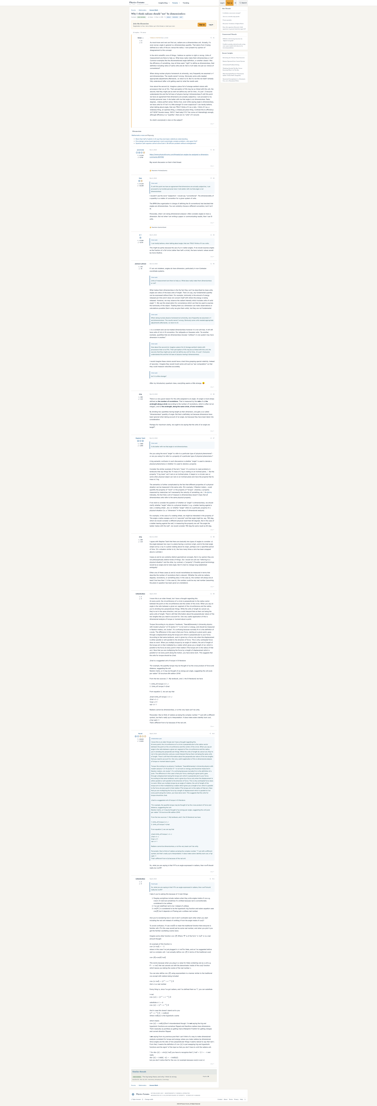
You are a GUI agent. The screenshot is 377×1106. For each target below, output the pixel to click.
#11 (213, 879)
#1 (214, 38)
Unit (181, 17)
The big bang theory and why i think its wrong (159, 1077)
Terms (231, 1099)
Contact (220, 1099)
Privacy (236, 1099)
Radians (175, 17)
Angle (169, 17)
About (225, 1099)
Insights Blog (162, 3)
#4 (214, 235)
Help (241, 1099)
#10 (213, 733)
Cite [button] (211, 124)
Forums (175, 3)
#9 (214, 594)
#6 (214, 394)
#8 (214, 537)
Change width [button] (149, 1099)
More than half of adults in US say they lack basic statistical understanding (162, 139)
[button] (169, 3)
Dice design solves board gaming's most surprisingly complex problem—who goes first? (166, 141)
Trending (186, 3)
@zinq (209, 492)
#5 (214, 263)
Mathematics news (138, 135)
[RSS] (245, 1099)
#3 (214, 178)
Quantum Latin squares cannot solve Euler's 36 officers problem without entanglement (166, 143)
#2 (214, 150)
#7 (214, 438)
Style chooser (136, 1099)
